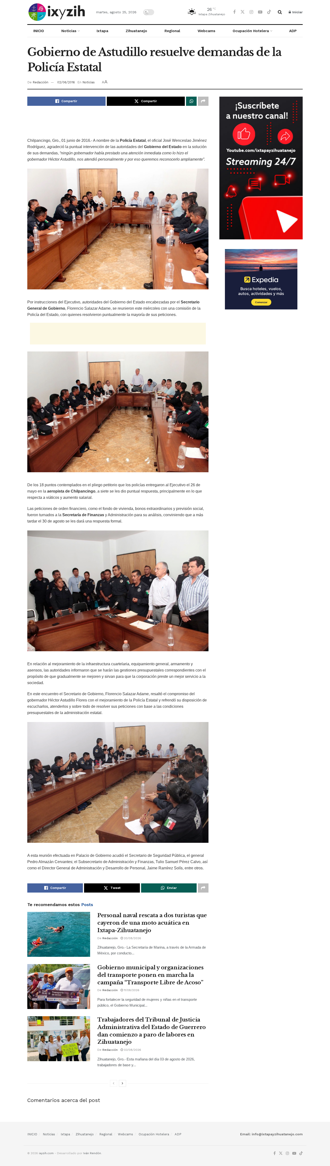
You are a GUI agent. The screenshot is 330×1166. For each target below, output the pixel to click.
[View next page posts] (122, 1083)
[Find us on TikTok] (269, 12)
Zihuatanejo (136, 31)
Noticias (68, 31)
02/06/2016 (66, 82)
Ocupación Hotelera (251, 31)
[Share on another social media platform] (203, 101)
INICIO (38, 31)
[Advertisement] (118, 125)
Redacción (40, 82)
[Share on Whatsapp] (191, 101)
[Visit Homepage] (57, 12)
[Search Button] (280, 12)
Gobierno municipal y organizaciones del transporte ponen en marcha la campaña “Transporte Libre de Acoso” (150, 975)
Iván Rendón (92, 1153)
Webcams (206, 31)
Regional (172, 31)
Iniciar (297, 12)
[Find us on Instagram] (251, 12)
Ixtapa (102, 31)
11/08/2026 (131, 990)
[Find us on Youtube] (260, 12)
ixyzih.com (46, 1153)
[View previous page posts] (113, 1083)
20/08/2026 (132, 938)
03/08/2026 (132, 1050)
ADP (293, 31)
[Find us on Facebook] (234, 12)
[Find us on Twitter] (242, 12)
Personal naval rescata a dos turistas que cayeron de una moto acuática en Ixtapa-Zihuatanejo (152, 923)
